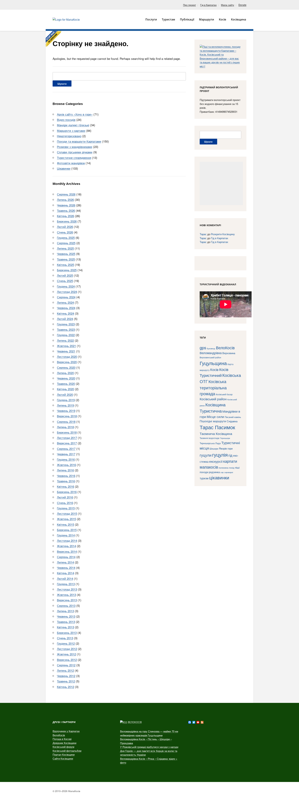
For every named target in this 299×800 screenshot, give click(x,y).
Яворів (223, 448)
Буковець (211, 348)
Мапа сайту (227, 5)
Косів (214, 369)
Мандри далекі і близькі (73, 125)
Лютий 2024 (65, 318)
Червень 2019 (66, 410)
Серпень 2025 (66, 243)
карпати (230, 461)
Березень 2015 (67, 530)
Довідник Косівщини (64, 743)
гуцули (205, 455)
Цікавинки (63, 168)
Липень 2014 (65, 562)
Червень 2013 (66, 616)
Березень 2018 (67, 432)
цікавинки (219, 477)
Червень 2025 (66, 253)
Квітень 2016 (65, 486)
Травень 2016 (66, 481)
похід (231, 467)
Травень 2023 (66, 329)
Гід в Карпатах (208, 5)
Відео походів (66, 119)
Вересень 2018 (67, 416)
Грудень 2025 (66, 237)
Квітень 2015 (65, 524)
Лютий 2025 (65, 275)
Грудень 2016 (66, 459)
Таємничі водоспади (209, 438)
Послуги (151, 19)
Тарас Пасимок (217, 427)
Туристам (168, 19)
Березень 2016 (67, 492)
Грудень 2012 (66, 643)
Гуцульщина (213, 363)
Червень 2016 (66, 475)
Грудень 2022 (66, 335)
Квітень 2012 (65, 687)
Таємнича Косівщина (216, 433)
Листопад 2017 (67, 437)
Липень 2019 (65, 405)
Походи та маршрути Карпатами (79, 141)
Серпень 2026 (66, 194)
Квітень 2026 (65, 216)
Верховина (228, 353)
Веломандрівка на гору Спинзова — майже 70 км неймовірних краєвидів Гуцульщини (149, 733)
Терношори (225, 438)
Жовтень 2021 (66, 346)
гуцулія (220, 454)
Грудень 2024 (66, 286)
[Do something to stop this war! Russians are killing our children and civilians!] (53, 38)
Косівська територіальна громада (213, 387)
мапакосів (209, 467)
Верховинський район (210, 357)
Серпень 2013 (66, 605)
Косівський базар (224, 394)
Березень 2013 (67, 632)
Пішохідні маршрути (213, 421)
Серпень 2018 (66, 421)
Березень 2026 (67, 221)
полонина (223, 467)
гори (230, 448)
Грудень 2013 (66, 584)
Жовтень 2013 (66, 594)
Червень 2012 (66, 676)
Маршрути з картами (71, 130)
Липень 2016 (65, 470)
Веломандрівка (211, 353)
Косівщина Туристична (212, 407)
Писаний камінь (233, 417)
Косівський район (213, 398)
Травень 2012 (66, 681)
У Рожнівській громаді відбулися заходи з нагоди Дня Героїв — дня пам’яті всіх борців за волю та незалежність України (149, 750)
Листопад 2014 (67, 540)
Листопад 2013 (67, 589)
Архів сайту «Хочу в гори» (75, 114)
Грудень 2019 (66, 400)
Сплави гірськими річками (74, 152)
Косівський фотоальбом (67, 750)
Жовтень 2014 (66, 546)
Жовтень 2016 (66, 465)
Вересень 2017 (67, 443)
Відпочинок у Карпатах (66, 731)
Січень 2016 (65, 502)
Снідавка (232, 421)
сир (222, 472)
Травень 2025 (66, 259)
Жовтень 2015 (66, 519)
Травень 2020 (66, 383)
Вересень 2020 (67, 362)
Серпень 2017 (66, 448)
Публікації (187, 19)
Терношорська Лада (210, 443)
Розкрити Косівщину (223, 234)
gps (203, 347)
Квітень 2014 (65, 573)
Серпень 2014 (66, 557)
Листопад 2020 (67, 356)
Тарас (203, 234)
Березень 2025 (67, 270)
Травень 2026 (66, 210)
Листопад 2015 (67, 513)
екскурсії (216, 461)
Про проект (189, 5)
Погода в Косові (62, 739)
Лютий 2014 (65, 578)
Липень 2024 (65, 302)
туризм (204, 478)
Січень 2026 (65, 232)
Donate (242, 5)
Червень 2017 (66, 454)
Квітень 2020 (65, 389)
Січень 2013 (65, 638)
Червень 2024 (66, 308)
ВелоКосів (225, 347)
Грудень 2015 (66, 508)
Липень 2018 (65, 427)
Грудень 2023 (66, 324)
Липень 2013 (65, 611)
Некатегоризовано (69, 136)
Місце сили (215, 416)
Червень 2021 (66, 351)
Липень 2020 (65, 373)
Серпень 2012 (66, 665)
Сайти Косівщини (63, 758)
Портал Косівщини (64, 754)
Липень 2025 (65, 248)
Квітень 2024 (65, 313)
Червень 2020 (66, 378)
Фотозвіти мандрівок (71, 163)
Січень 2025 (65, 281)
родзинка (214, 472)
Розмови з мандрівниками (74, 146)
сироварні (228, 472)
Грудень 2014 (66, 535)
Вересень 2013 (67, 600)
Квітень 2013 (65, 627)
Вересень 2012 (67, 659)
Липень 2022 (65, 340)
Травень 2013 (66, 621)
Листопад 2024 (67, 291)
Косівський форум (63, 746)
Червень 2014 (66, 567)
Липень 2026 (65, 199)
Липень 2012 (65, 670)
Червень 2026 (66, 205)
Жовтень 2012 (66, 654)
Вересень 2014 (67, 551)
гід (230, 455)
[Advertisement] (221, 183)
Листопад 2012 (67, 649)
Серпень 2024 (66, 297)
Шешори (214, 448)
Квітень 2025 (65, 264)
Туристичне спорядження (74, 157)
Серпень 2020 (66, 367)
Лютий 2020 (65, 394)
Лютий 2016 (65, 497)
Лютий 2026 (65, 226)
